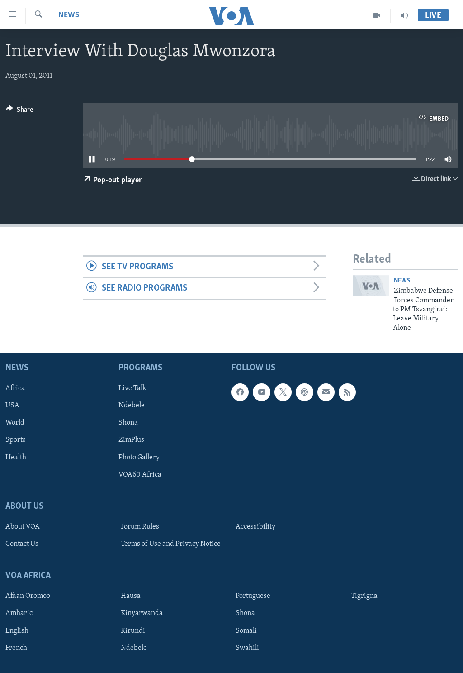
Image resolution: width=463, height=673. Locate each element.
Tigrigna (364, 596)
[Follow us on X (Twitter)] (283, 392)
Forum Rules (140, 526)
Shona (128, 423)
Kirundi (133, 631)
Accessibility (255, 526)
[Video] (377, 15)
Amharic (19, 613)
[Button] (19, 111)
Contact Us (21, 544)
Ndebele (131, 405)
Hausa (131, 596)
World (14, 423)
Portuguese (253, 596)
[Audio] (404, 15)
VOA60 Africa (139, 474)
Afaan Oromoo (27, 596)
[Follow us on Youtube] (261, 392)
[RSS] (347, 392)
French (16, 648)
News (68, 15)
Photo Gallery (139, 457)
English (16, 631)
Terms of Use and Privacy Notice (171, 544)
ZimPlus (131, 440)
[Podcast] (304, 392)
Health (15, 457)
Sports (15, 440)
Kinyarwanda (142, 613)
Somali (246, 631)
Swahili (247, 648)
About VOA (22, 526)
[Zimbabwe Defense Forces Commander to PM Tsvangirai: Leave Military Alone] (371, 285)
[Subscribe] (326, 392)
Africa (15, 388)
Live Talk (132, 388)
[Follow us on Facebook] (240, 392)
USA (12, 405)
